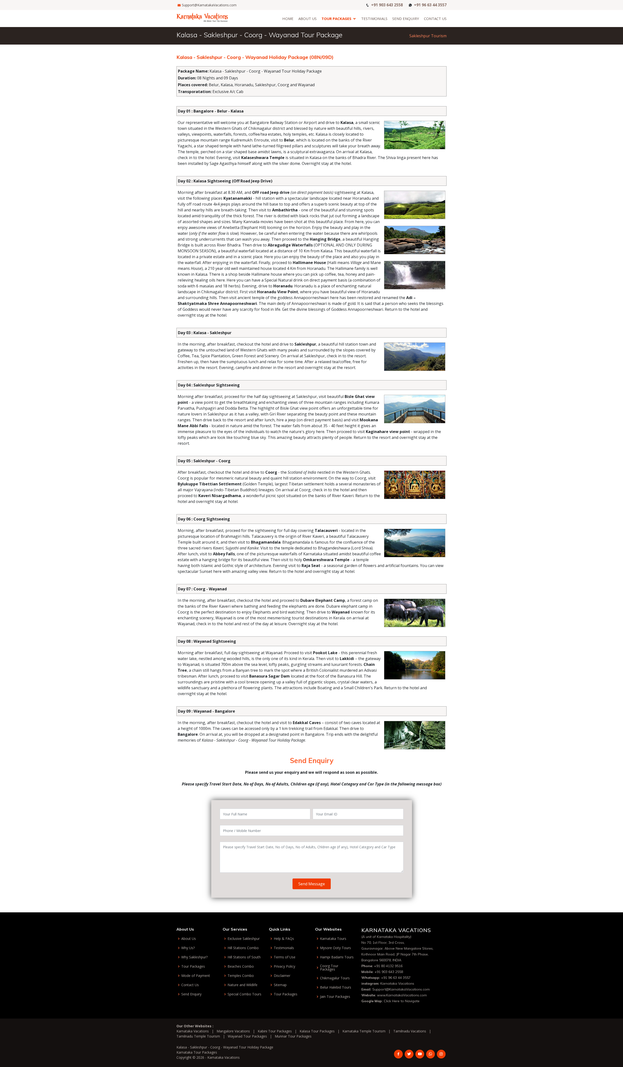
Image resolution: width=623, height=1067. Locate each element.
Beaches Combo (241, 966)
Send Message (311, 884)
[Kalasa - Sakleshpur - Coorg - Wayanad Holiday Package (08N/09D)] (202, 16)
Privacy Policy (284, 966)
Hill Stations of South (244, 957)
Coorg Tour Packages (329, 967)
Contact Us (435, 18)
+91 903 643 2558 (387, 4)
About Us (307, 18)
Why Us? (188, 948)
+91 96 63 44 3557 (430, 4)
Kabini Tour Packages (275, 1031)
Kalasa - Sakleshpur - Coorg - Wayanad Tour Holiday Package (224, 1047)
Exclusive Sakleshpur (244, 938)
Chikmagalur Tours (335, 978)
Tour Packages (336, 18)
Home (287, 18)
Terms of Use (284, 957)
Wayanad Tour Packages (247, 1036)
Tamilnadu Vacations (409, 1031)
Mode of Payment (195, 975)
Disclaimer (282, 975)
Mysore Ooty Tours (335, 948)
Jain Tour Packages (335, 996)
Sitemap (280, 985)
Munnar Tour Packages (293, 1036)
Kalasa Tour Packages (317, 1031)
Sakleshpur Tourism (428, 35)
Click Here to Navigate (402, 1001)
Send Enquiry (405, 18)
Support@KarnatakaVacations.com (209, 5)
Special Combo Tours (244, 994)
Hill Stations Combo (243, 948)
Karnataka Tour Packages (196, 1052)
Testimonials (374, 18)
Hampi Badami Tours (337, 957)
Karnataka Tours (333, 938)
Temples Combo (241, 975)
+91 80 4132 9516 (388, 966)
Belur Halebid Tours (335, 987)
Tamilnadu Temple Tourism (198, 1036)
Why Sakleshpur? (194, 957)
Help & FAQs (284, 938)
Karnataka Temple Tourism (363, 1031)
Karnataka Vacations (397, 983)
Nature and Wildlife (242, 985)
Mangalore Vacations (233, 1031)
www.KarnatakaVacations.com (402, 995)
